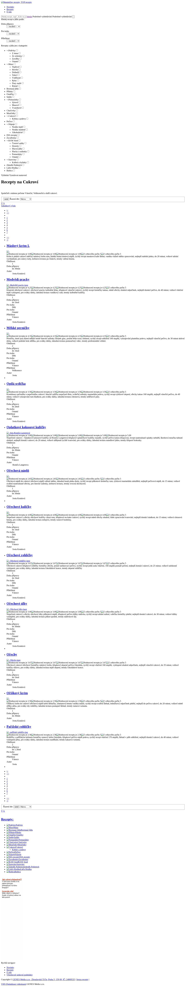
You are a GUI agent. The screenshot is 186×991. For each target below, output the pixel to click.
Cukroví (12, 116)
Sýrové (15, 102)
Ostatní (15, 61)
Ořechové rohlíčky (20, 555)
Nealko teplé (17, 127)
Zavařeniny (11, 138)
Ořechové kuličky (19, 506)
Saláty (9, 97)
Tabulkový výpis (8, 206)
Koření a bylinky (19, 162)
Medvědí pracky (18, 279)
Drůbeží (15, 72)
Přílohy (10, 91)
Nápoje (11, 124)
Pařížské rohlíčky (19, 726)
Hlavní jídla (17, 149)
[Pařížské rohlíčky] (17, 732)
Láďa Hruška (12, 168)
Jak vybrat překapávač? (12, 879)
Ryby (14, 80)
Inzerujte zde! (7, 891)
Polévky (12, 50)
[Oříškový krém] (8, 698)
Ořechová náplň (18, 470)
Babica (10, 170)
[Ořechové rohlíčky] (18, 561)
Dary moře (16, 83)
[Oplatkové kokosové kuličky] (18, 433)
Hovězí (15, 69)
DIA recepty (12, 135)
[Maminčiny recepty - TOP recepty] (16, 2)
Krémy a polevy (19, 119)
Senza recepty (82, 979)
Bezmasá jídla (13, 89)
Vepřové (15, 67)
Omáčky (10, 94)
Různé (15, 86)
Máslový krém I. (18, 245)
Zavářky (15, 59)
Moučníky (11, 113)
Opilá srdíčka (16, 383)
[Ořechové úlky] (17, 609)
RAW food (13, 140)
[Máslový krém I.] (8, 251)
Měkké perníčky (18, 328)
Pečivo (9, 121)
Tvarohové (16, 108)
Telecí (14, 75)
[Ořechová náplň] (8, 476)
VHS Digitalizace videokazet (13, 984)
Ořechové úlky (17, 603)
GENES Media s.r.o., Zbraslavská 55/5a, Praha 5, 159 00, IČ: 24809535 (44, 979)
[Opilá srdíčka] (8, 389)
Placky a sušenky (19, 151)
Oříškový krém (17, 693)
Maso (10, 64)
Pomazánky (13, 99)
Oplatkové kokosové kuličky (26, 427)
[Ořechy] (13, 660)
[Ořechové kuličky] (8, 512)
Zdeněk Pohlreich (14, 165)
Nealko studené (18, 129)
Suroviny (12, 160)
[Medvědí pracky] (17, 285)
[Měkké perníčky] (8, 333)
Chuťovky (11, 110)
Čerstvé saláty (18, 143)
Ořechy (12, 654)
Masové (15, 105)
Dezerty (15, 146)
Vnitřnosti (16, 78)
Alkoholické (17, 132)
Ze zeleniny (17, 56)
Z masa (15, 53)
